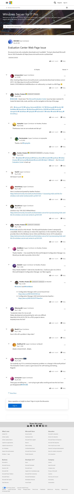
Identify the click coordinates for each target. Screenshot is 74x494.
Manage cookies (26, 489)
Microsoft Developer (29, 465)
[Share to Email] (46, 426)
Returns (27, 442)
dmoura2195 (19, 107)
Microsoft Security (6, 465)
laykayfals (32, 111)
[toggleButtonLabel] (67, 7)
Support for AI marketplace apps (32, 471)
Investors (50, 474)
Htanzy (60, 111)
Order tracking (28, 445)
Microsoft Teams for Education (54, 439)
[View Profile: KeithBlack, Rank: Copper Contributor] (14, 249)
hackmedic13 (40, 111)
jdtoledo (30, 160)
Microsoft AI (4, 462)
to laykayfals (43, 138)
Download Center (29, 437)
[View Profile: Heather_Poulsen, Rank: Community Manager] (12, 95)
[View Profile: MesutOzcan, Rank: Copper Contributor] (12, 206)
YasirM (50, 109)
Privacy (19, 489)
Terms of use (35, 489)
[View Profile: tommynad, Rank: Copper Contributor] (12, 378)
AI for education (51, 454)
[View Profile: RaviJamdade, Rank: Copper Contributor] (16, 139)
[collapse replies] (6, 75)
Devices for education (53, 437)
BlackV (52, 160)
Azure (26, 462)
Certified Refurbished (30, 448)
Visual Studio (28, 482)
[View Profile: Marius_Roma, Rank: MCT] (12, 359)
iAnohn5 (59, 107)
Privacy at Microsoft (52, 471)
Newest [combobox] (65, 69)
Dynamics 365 (5, 468)
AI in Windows (5, 448)
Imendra (56, 109)
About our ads (64, 489)
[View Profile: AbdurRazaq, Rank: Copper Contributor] (12, 187)
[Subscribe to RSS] (43, 426)
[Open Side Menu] (7, 2)
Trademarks (42, 489)
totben (49, 111)
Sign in (15, 406)
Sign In (65, 3)
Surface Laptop (5, 437)
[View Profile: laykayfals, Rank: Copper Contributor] (14, 124)
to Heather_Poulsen (41, 123)
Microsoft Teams (5, 476)
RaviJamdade (23, 138)
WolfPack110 (21, 344)
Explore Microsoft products (8, 451)
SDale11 (45, 160)
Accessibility (51, 479)
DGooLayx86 (51, 107)
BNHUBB (16, 41)
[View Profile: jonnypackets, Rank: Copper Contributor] (12, 76)
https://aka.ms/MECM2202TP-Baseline (30, 298)
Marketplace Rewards (30, 479)
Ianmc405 (38, 160)
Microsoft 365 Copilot (7, 479)
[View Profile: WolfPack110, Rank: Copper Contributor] (14, 345)
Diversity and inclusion (53, 476)
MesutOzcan (22, 109)
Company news (51, 468)
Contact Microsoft (12, 489)
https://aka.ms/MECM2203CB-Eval (29, 294)
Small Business (5, 482)
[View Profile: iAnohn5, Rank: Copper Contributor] (14, 266)
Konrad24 (47, 158)
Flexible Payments (29, 454)
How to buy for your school (54, 445)
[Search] (55, 3)
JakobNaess (23, 111)
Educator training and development (56, 448)
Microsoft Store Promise (30, 451)
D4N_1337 (41, 107)
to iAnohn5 (48, 282)
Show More (13, 393)
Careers (50, 462)
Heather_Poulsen (20, 94)
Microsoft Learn (28, 468)
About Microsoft (51, 465)
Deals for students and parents (55, 451)
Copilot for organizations (7, 442)
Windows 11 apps (6, 454)
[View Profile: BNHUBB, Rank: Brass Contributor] (10, 42)
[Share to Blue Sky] (40, 426)
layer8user (55, 158)
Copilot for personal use (7, 445)
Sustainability (51, 482)
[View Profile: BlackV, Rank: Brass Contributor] (12, 330)
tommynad (22, 160)
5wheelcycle (28, 158)
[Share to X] (34, 426)
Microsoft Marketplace (30, 476)
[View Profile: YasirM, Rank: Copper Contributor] (12, 173)
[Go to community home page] (10, 2)
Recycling (57, 489)
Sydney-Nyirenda (30, 107)
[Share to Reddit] (37, 426)
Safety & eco (50, 489)
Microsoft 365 (5, 471)
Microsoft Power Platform (7, 474)
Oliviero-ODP (42, 109)
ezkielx (54, 111)
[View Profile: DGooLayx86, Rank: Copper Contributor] (12, 309)
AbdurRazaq (32, 109)
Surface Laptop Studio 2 (7, 439)
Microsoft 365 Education (53, 442)
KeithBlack (20, 248)
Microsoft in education (53, 434)
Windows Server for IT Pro (14, 7)
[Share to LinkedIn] (28, 426)
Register (59, 3)
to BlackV (40, 344)
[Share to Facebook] (31, 426)
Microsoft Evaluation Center (37, 99)
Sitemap (4, 489)
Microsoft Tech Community (31, 474)
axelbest (20, 158)
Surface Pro (4, 434)
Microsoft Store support (30, 439)
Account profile (28, 434)
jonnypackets (19, 75)
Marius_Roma (38, 158)
